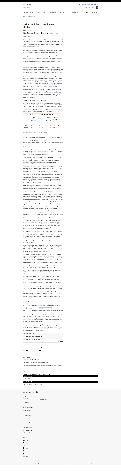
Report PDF (27, 378)
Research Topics (28, 12)
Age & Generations (27, 415)
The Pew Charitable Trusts (86, 463)
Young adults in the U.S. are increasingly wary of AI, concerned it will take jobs (43, 370)
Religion (24, 412)
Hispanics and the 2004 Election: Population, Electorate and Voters (44, 86)
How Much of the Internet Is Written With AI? (36, 362)
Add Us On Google (26, 36)
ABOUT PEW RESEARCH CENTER (28, 461)
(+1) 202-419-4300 (26, 398)
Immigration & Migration (28, 407)
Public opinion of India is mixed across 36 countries (37, 374)
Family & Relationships (27, 419)
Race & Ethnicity (26, 410)
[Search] (97, 7)
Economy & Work (26, 422)
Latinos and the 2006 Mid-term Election (33, 384)
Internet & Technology (27, 427)
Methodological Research (28, 432)
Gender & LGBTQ (26, 418)
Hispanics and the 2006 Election (45, 307)
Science (24, 425)
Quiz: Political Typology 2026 (31, 359)
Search (76, 7)
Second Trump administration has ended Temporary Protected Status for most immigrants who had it (42, 366)
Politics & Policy (26, 402)
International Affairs (27, 405)
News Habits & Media (27, 430)
